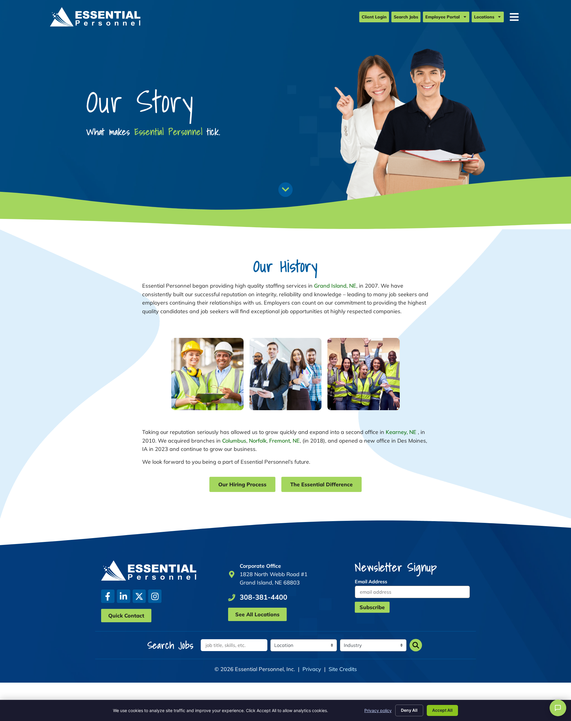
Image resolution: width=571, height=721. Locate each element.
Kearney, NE (401, 432)
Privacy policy (378, 710)
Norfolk (257, 440)
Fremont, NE (284, 440)
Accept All (442, 710)
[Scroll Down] (285, 189)
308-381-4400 (263, 597)
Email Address (371, 581)
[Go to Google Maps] (231, 574)
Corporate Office (260, 565)
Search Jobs (406, 17)
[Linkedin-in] (123, 596)
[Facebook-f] (107, 596)
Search (416, 645)
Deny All (409, 710)
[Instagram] (154, 596)
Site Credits (343, 669)
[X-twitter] (139, 596)
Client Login (374, 17)
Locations (484, 17)
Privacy (311, 669)
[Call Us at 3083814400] (231, 597)
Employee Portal (442, 17)
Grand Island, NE (335, 285)
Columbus (234, 440)
